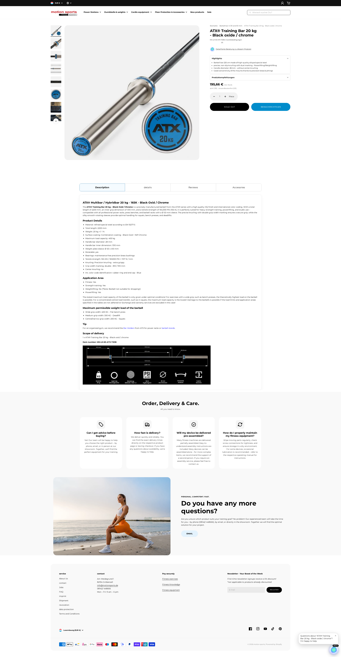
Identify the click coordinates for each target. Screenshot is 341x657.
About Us (63, 578)
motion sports (259, 644)
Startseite (214, 26)
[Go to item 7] (56, 107)
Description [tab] (102, 187)
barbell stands (168, 328)
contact (62, 583)
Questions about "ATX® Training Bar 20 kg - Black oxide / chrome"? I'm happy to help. (316, 638)
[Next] (56, 121)
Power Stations (91, 12)
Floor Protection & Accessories (169, 12)
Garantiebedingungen (234, 40)
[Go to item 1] (56, 30)
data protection (66, 609)
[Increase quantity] (225, 96)
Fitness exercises (170, 579)
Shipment (63, 600)
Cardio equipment (140, 12)
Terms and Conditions (69, 614)
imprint (62, 596)
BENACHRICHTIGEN (271, 107)
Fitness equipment (171, 590)
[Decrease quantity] (214, 96)
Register (274, 590)
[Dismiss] (335, 636)
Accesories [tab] (239, 187)
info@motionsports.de (107, 585)
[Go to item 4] (56, 69)
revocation (64, 605)
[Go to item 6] (56, 94)
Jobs (61, 587)
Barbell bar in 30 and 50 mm (231, 26)
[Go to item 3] (56, 56)
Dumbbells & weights (114, 12)
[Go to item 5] (56, 81)
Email (189, 533)
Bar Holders (128, 328)
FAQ (61, 592)
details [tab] (148, 187)
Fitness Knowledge (171, 584)
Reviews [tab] (193, 187)
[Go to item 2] (56, 43)
